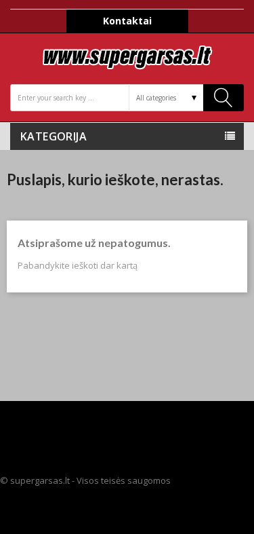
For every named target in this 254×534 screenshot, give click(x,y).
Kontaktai (127, 20)
